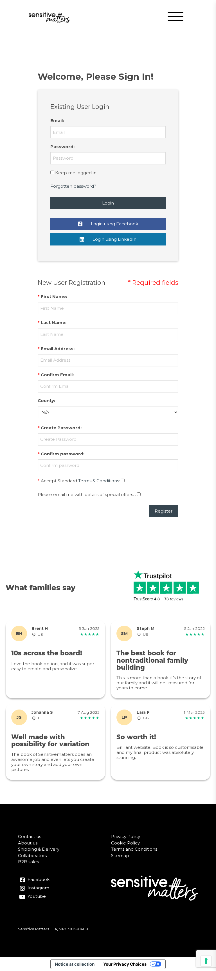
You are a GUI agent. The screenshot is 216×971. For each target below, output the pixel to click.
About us (27, 843)
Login (108, 203)
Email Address (57, 348)
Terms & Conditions (98, 480)
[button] (176, 17)
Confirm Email (57, 374)
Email (56, 120)
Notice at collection (74, 964)
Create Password (60, 427)
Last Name (53, 322)
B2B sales (28, 861)
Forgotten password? (73, 186)
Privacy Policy (125, 836)
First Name (53, 296)
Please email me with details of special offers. (86, 494)
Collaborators (32, 855)
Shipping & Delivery (38, 849)
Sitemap (120, 855)
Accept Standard (59, 480)
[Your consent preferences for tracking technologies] (206, 961)
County (46, 400)
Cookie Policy (125, 843)
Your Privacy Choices (125, 964)
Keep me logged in (75, 172)
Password (61, 146)
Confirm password (62, 453)
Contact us (29, 836)
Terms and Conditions (134, 849)
